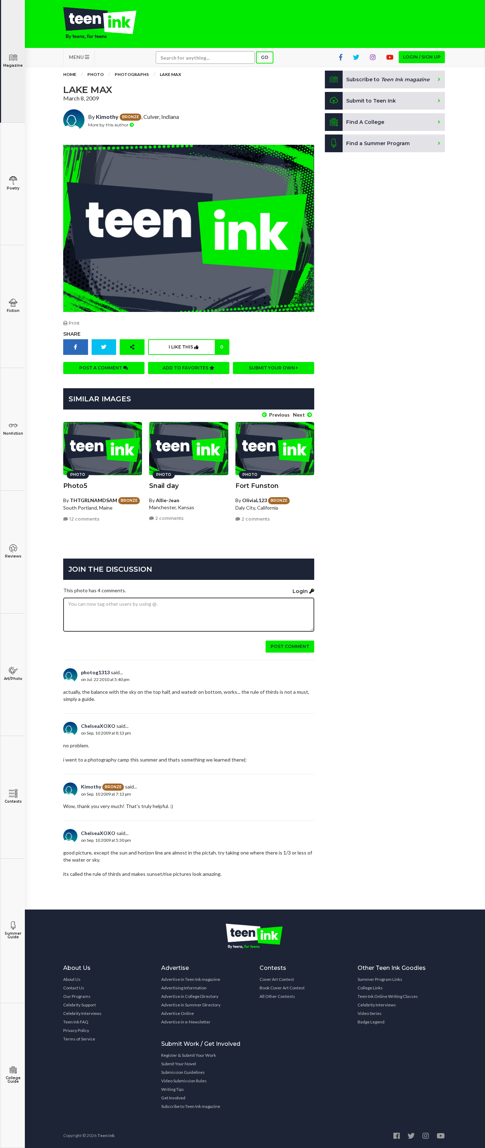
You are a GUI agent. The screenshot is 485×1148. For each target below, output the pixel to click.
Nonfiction (13, 433)
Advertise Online (177, 1013)
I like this (196, 347)
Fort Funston (257, 486)
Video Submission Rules (184, 1080)
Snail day (164, 486)
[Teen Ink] (107, 23)
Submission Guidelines (183, 1072)
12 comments (83, 519)
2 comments (169, 518)
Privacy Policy (76, 1030)
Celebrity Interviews (82, 1013)
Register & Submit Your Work (188, 1055)
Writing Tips (172, 1089)
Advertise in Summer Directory (190, 1004)
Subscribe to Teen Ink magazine (190, 1106)
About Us (72, 979)
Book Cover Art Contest (282, 987)
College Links (370, 987)
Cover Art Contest (277, 979)
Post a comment (101, 367)
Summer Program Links (380, 979)
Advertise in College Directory (189, 996)
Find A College (365, 122)
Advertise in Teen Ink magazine (190, 979)
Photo (95, 74)
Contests (13, 801)
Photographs (132, 74)
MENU (77, 57)
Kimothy (107, 116)
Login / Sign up (422, 57)
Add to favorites (186, 367)
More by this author (109, 124)
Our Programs (77, 996)
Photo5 (75, 486)
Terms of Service (79, 1039)
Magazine (13, 65)
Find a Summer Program (378, 143)
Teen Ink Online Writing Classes (388, 996)
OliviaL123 (254, 500)
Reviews (13, 556)
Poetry (13, 188)
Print (73, 323)
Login (301, 591)
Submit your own (272, 367)
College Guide (13, 1080)
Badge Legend (371, 1022)
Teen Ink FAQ (75, 1022)
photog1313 (95, 672)
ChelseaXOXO (98, 726)
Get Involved (173, 1097)
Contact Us (73, 987)
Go (264, 57)
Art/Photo (13, 678)
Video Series (370, 1013)
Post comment (290, 646)
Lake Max (170, 74)
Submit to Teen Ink (371, 101)
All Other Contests (277, 996)
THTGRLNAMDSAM (93, 500)
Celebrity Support (79, 1004)
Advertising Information (184, 987)
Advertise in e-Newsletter (186, 1022)
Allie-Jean (167, 500)
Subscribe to (388, 79)
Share (72, 334)
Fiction (13, 310)
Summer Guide (13, 935)
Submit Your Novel (178, 1063)
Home (69, 74)
